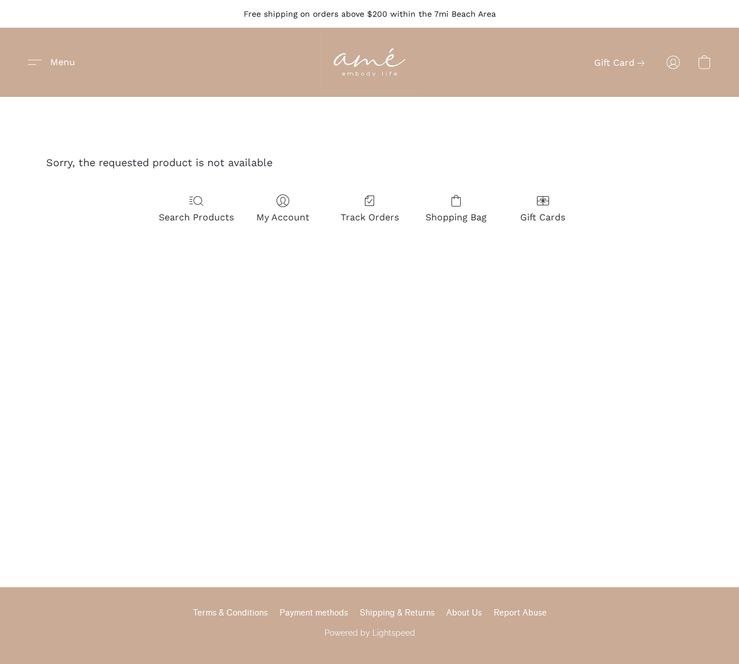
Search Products (196, 217)
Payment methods (313, 613)
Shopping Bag (456, 217)
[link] (621, 63)
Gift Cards (542, 217)
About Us (464, 613)
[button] (369, 62)
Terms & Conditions (230, 613)
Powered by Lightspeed (369, 632)
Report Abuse (520, 613)
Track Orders (370, 217)
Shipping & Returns (397, 613)
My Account (282, 217)
